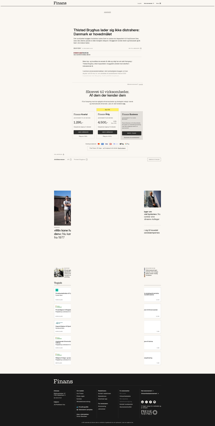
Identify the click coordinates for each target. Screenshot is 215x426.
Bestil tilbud (131, 133)
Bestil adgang (121, 148)
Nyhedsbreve (102, 396)
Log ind (141, 84)
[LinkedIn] (142, 402)
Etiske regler (81, 396)
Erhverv (77, 48)
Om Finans (80, 393)
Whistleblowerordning (83, 401)
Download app (102, 399)
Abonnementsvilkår (126, 407)
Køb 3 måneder (83, 132)
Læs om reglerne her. (127, 422)
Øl (68, 159)
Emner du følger (154, 159)
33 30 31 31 (58, 398)
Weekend (57, 227)
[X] (146, 402)
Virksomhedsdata (125, 396)
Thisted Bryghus (79, 159)
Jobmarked (101, 409)
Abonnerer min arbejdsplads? (131, 137)
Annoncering (102, 406)
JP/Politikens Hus (59, 404)
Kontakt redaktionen (104, 393)
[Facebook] (150, 402)
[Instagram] (154, 402)
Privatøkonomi (150, 268)
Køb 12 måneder (107, 132)
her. (124, 104)
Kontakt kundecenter (126, 404)
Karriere (79, 399)
